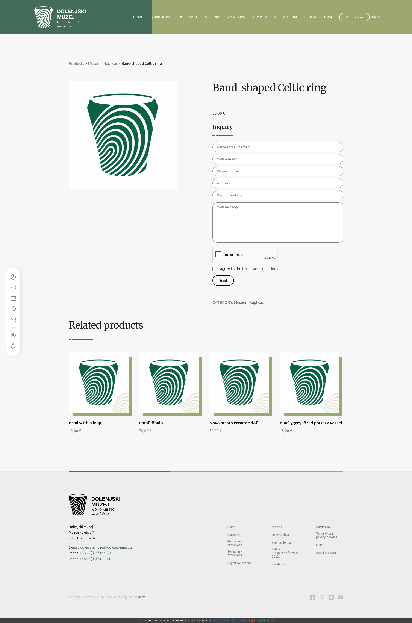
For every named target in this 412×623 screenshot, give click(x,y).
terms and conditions (260, 269)
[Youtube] (340, 597)
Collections (187, 17)
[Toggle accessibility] (13, 335)
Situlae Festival (318, 17)
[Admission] (13, 288)
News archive (281, 534)
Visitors (212, 17)
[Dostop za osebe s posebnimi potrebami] (13, 346)
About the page (326, 552)
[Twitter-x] (321, 597)
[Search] (13, 309)
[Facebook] (312, 597)
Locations (236, 17)
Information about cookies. (231, 620)
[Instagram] (331, 597)
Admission (354, 17)
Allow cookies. (267, 620)
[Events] (13, 298)
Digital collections (239, 563)
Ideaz (141, 597)
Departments (263, 17)
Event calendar (282, 542)
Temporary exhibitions (234, 553)
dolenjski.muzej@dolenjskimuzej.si (106, 547)
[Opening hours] (13, 277)
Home (138, 17)
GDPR (320, 545)
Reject (252, 620)
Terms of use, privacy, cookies (326, 535)
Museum (289, 17)
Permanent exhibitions (234, 543)
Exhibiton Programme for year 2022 (285, 553)
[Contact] (13, 320)
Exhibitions (160, 17)
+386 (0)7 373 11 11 (95, 559)
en (374, 17)
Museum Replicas (249, 302)
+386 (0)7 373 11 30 (95, 553)
